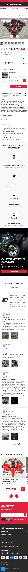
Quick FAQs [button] (4, 120)
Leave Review (14, 287)
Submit (25, 514)
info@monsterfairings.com (11, 546)
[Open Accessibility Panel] (3, 569)
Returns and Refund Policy (6, 566)
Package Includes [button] (6, 124)
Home (2, 12)
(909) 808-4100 (22, 1)
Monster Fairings (14, 292)
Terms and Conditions (5, 564)
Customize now (14, 271)
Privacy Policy (4, 562)
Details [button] (3, 99)
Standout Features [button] (6, 115)
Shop (7, 12)
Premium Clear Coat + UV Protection (8, 63)
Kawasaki (13, 12)
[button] (14, 444)
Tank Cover (6, 58)
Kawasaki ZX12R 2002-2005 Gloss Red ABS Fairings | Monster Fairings (10, 480)
